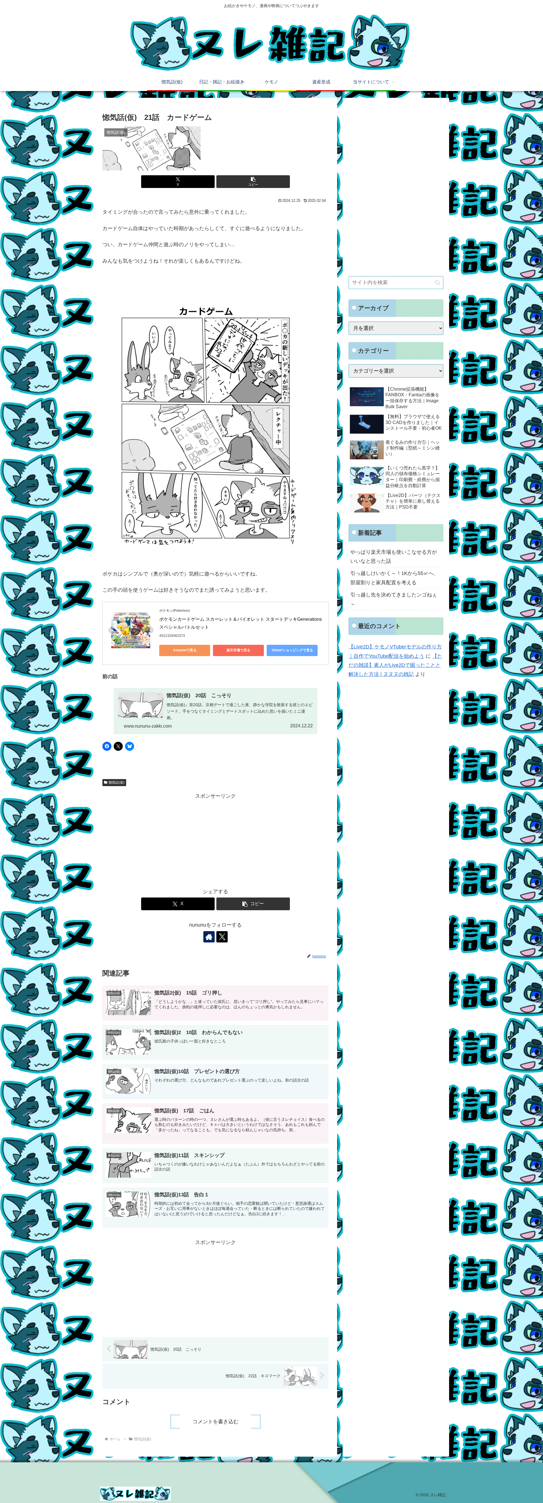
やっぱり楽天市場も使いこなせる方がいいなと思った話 (393, 556)
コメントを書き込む (215, 1421)
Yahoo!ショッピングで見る (292, 650)
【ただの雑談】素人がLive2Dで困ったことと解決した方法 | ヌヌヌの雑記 (395, 665)
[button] (253, 181)
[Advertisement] (215, 840)
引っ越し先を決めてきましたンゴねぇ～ (393, 599)
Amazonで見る (185, 650)
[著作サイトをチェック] (209, 936)
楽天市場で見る (238, 650)
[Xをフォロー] (222, 936)
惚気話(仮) (116, 782)
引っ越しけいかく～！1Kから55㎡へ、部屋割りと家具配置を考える (394, 577)
